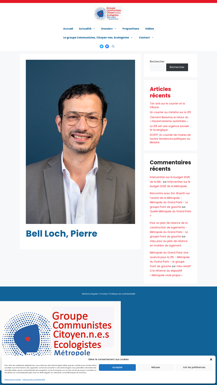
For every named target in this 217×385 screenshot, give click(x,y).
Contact (144, 37)
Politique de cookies (12, 379)
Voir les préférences (194, 367)
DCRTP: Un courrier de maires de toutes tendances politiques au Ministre (170, 138)
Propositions (131, 28)
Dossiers (107, 28)
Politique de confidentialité (34, 379)
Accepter (117, 367)
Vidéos (149, 28)
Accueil (68, 28)
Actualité (85, 28)
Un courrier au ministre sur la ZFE (170, 112)
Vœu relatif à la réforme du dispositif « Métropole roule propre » (170, 270)
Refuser (155, 367)
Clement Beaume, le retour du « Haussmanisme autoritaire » (169, 119)
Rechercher (157, 61)
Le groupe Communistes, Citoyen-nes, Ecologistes (96, 37)
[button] (211, 359)
